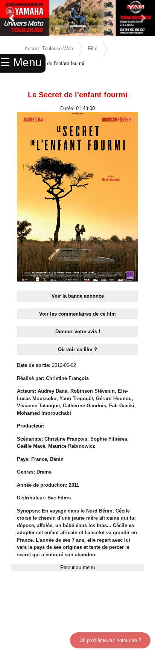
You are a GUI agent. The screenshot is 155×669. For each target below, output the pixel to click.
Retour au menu (77, 567)
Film (92, 48)
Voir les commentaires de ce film (77, 314)
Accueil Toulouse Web (48, 48)
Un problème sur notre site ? (110, 640)
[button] (11, 18)
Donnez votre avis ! (77, 331)
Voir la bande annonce (78, 296)
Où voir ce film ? (77, 349)
